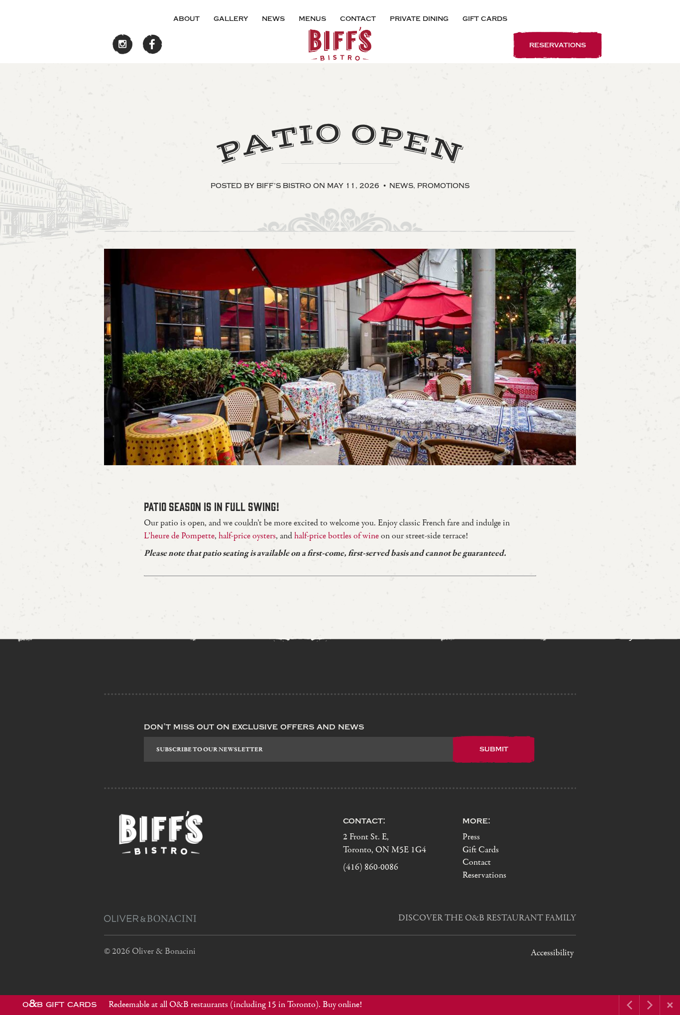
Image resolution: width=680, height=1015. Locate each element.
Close (670, 1005)
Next (186, 446)
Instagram (122, 44)
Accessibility (552, 953)
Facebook (152, 44)
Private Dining (419, 18)
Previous (153, 446)
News (273, 18)
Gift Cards (484, 18)
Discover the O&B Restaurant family (487, 918)
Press (471, 837)
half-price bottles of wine (336, 536)
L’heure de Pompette (179, 536)
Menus (312, 18)
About (186, 18)
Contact (358, 18)
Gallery (231, 18)
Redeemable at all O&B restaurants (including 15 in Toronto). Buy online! (192, 1004)
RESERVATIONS (557, 44)
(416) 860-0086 (370, 867)
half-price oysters (247, 536)
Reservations (484, 875)
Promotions (443, 186)
